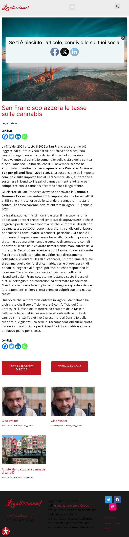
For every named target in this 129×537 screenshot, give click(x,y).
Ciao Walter (10, 421)
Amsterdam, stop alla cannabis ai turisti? (24, 471)
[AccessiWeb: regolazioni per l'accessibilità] (6, 531)
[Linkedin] (18, 137)
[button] (72, 7)
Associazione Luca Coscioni (72, 505)
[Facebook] (5, 137)
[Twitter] (11, 137)
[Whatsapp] (25, 137)
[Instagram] (112, 506)
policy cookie (109, 517)
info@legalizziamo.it (21, 515)
